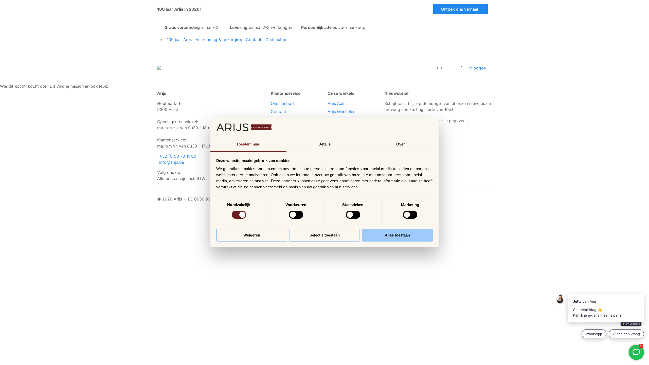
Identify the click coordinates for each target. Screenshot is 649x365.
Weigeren (251, 235)
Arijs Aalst (337, 103)
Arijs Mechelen (341, 111)
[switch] (296, 215)
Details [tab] (324, 144)
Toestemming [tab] (248, 144)
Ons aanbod (282, 103)
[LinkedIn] (187, 172)
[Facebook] (183, 172)
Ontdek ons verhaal (459, 9)
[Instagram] (185, 172)
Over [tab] (400, 144)
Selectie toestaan (325, 235)
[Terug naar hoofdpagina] (159, 67)
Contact (278, 111)
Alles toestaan (397, 235)
